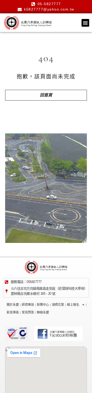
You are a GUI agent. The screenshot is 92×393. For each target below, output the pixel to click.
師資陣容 (28, 305)
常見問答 (28, 312)
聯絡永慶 (43, 312)
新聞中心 (43, 305)
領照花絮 (58, 305)
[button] (85, 23)
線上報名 (73, 305)
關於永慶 (13, 305)
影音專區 (13, 312)
